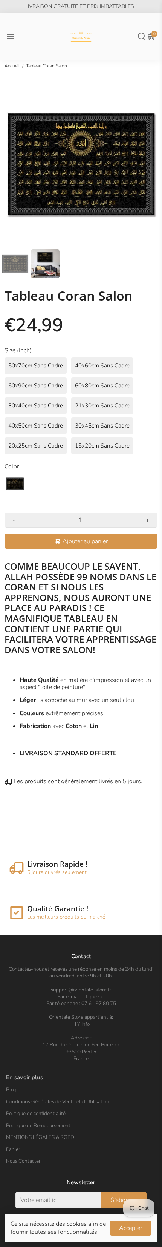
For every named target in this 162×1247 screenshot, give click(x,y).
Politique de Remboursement (38, 1126)
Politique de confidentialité (36, 1114)
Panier (13, 1149)
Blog (11, 1090)
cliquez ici (94, 996)
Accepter (130, 1228)
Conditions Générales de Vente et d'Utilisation (57, 1102)
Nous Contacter (23, 1161)
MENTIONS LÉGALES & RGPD (40, 1137)
